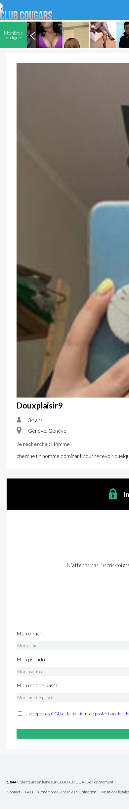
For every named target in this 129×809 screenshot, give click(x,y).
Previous (32, 35)
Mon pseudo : (32, 659)
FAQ (29, 792)
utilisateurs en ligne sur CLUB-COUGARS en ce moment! (60, 782)
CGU (56, 713)
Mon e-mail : (30, 633)
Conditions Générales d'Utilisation (67, 792)
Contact (13, 792)
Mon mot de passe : (39, 685)
